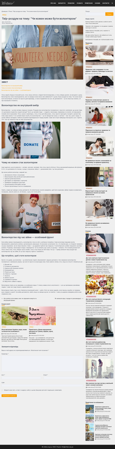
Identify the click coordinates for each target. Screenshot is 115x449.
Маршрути (61, 3)
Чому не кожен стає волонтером (12, 88)
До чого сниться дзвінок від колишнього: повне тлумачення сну (98, 343)
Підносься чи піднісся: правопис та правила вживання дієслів (98, 131)
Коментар (5, 354)
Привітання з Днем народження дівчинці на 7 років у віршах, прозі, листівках (41, 331)
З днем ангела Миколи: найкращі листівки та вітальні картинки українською (103, 426)
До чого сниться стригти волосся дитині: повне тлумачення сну (97, 259)
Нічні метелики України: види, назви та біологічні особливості (14, 330)
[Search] (112, 3)
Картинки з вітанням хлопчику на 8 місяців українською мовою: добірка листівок (103, 436)
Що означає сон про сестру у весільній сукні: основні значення (99, 384)
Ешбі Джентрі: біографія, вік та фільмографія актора (99, 39)
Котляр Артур (6, 333)
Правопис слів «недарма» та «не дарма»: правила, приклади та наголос (99, 70)
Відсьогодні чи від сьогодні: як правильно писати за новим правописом (96, 192)
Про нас (53, 3)
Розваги (80, 3)
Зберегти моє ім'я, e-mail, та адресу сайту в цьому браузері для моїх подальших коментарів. (33, 390)
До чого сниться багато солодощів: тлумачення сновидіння (98, 300)
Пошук (88, 11)
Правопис (71, 3)
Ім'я (3, 375)
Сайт (3, 382)
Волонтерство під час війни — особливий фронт (16, 90)
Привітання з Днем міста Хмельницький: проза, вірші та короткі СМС (103, 408)
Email (45, 375)
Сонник (97, 3)
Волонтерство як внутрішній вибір (12, 85)
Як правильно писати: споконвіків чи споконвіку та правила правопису (98, 161)
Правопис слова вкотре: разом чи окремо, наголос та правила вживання (99, 100)
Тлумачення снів (91, 255)
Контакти (105, 3)
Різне (5, 14)
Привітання (89, 3)
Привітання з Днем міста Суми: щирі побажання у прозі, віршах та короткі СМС (103, 417)
